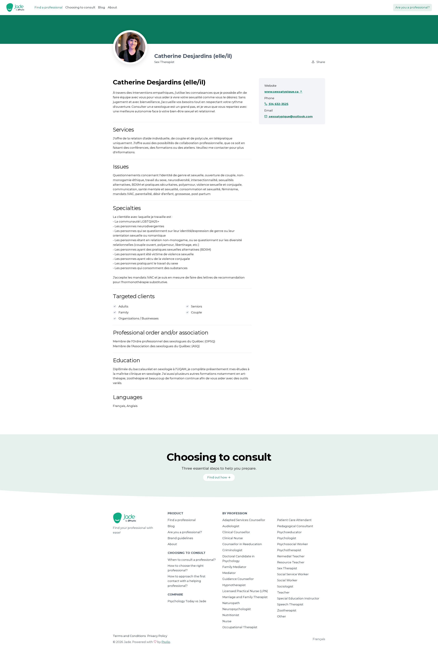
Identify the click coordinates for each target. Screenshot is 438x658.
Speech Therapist (290, 604)
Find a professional (49, 7)
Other (281, 616)
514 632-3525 (278, 104)
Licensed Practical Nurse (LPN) (245, 591)
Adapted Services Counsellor (243, 520)
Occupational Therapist (239, 627)
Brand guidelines (180, 538)
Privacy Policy (157, 636)
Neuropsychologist (236, 609)
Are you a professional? (412, 7)
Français (319, 639)
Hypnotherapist (234, 585)
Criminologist (232, 550)
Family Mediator (234, 567)
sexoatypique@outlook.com (290, 116)
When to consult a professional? (192, 559)
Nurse (226, 621)
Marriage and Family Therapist (245, 597)
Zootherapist (286, 610)
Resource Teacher (290, 562)
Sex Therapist (287, 568)
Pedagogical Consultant (295, 526)
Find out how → (218, 477)
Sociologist (285, 586)
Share (320, 62)
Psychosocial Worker (292, 544)
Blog (101, 7)
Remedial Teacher (291, 556)
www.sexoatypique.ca (281, 91)
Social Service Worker (293, 574)
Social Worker (287, 580)
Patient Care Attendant (294, 520)
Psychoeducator (289, 532)
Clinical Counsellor (236, 532)
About (112, 7)
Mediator (229, 573)
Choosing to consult (80, 7)
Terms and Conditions (129, 636)
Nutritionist (230, 615)
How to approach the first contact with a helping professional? (186, 581)
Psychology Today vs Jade (187, 601)
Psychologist (286, 538)
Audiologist (230, 526)
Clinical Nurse (232, 538)
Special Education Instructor (298, 598)
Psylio (166, 642)
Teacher (283, 592)
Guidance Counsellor (238, 579)
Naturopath (231, 603)
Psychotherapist (289, 550)
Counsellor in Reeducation (242, 544)
